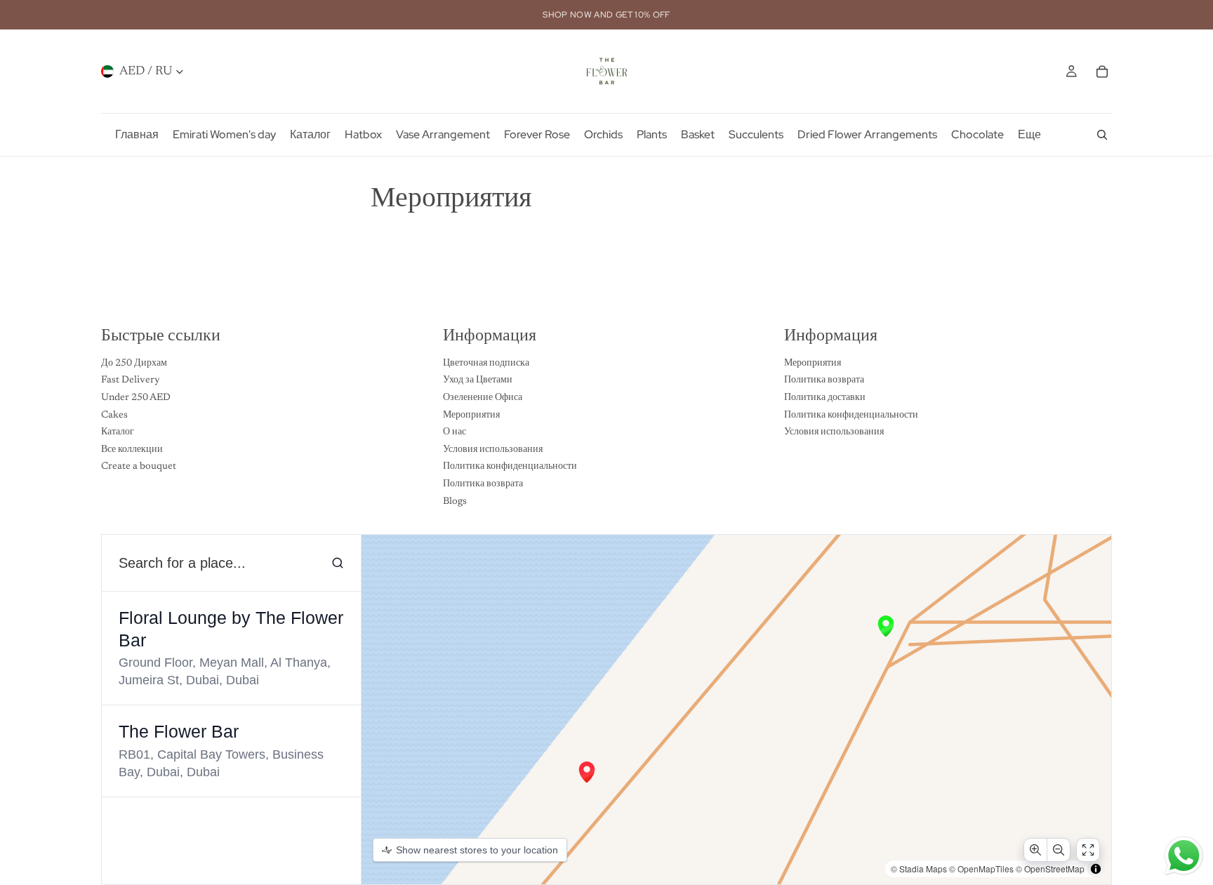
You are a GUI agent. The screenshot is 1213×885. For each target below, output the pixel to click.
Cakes (114, 415)
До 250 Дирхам (134, 363)
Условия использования (493, 450)
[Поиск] (1102, 134)
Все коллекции (132, 450)
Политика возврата (483, 484)
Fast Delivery (130, 381)
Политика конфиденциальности (510, 467)
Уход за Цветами (477, 381)
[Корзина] (1102, 71)
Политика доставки (825, 398)
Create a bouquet (138, 467)
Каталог (117, 433)
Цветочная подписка (486, 363)
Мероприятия (471, 415)
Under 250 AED (136, 398)
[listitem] (1029, 134)
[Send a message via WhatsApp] (1184, 856)
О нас (454, 433)
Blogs (455, 502)
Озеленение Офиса (482, 398)
